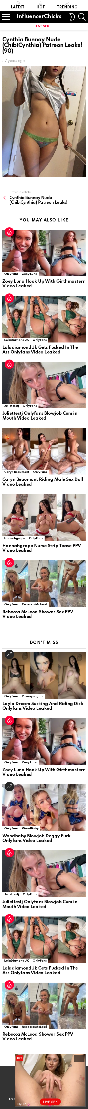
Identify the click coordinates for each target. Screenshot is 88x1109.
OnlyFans (11, 273)
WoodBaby (30, 828)
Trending (67, 7)
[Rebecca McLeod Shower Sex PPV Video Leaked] (44, 583)
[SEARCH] (82, 17)
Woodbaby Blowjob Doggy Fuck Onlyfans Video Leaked (36, 838)
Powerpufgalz (32, 696)
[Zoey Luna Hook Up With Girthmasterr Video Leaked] (44, 253)
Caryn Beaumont (16, 472)
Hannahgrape (14, 538)
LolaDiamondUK (16, 340)
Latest (17, 7)
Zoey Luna (29, 273)
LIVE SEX (42, 26)
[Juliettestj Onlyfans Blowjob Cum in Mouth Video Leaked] (44, 385)
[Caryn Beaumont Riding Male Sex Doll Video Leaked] (44, 451)
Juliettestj (11, 405)
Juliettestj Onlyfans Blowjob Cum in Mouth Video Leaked (39, 416)
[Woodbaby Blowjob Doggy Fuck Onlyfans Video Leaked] (44, 807)
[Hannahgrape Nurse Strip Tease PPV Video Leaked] (44, 517)
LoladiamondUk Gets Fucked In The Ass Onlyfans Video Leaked (40, 350)
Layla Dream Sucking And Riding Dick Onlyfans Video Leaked (42, 706)
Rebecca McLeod (34, 604)
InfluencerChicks (39, 17)
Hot (40, 7)
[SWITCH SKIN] (72, 17)
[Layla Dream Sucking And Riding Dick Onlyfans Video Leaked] (44, 675)
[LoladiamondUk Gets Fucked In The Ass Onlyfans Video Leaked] (44, 319)
